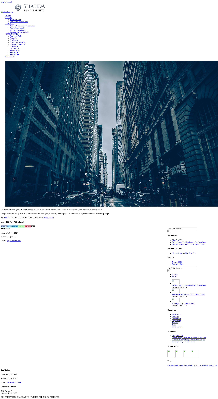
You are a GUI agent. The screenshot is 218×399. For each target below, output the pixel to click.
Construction (176, 319)
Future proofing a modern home (183, 304)
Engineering (176, 321)
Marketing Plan (211, 366)
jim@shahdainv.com (13, 382)
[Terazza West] (187, 357)
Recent (174, 277)
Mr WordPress (177, 253)
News (174, 325)
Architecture (176, 315)
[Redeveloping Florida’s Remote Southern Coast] (176, 283)
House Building (189, 366)
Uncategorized (48, 217)
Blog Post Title (177, 240)
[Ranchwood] (195, 357)
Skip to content (6, 2)
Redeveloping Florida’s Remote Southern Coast (189, 242)
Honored (180, 366)
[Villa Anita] (179, 357)
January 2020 (177, 262)
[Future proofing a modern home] (176, 301)
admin (6, 217)
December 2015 (177, 264)
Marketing (175, 323)
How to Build (201, 366)
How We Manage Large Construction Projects (188, 244)
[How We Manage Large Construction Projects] (176, 292)
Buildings (175, 317)
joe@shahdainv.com (13, 241)
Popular (175, 274)
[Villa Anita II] (171, 357)
